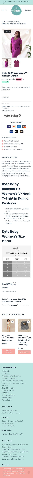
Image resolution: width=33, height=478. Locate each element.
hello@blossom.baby (13, 413)
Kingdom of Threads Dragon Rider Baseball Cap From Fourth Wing (24, 340)
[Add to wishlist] (12, 321)
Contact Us (6, 373)
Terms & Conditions (8, 395)
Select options (8, 351)
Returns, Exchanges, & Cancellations (14, 383)
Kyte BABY (10, 110)
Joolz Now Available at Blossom (13, 459)
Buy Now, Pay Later (8, 390)
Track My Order (7, 397)
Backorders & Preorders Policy (12, 381)
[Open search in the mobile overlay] (6, 10)
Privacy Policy (6, 400)
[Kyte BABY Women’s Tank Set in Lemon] (8, 325)
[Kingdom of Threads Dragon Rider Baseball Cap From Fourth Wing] (24, 325)
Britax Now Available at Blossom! (13, 457)
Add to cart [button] (24, 352)
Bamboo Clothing (17, 106)
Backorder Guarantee (9, 378)
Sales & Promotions (8, 388)
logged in (14, 305)
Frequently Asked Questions (11, 376)
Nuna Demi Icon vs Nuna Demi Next (14, 449)
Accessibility (6, 371)
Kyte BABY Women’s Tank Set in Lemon (8, 337)
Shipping (5, 385)
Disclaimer (5, 393)
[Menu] (3, 10)
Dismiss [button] (28, 472)
